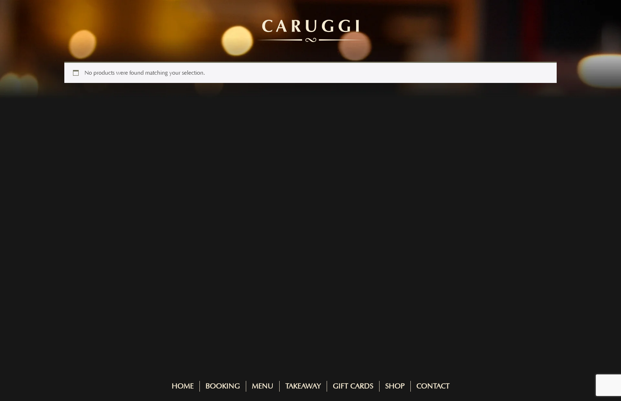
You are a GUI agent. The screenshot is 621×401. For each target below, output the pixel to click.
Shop (395, 386)
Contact (433, 386)
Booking (223, 386)
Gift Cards (353, 386)
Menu (262, 386)
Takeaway (303, 386)
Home (183, 386)
